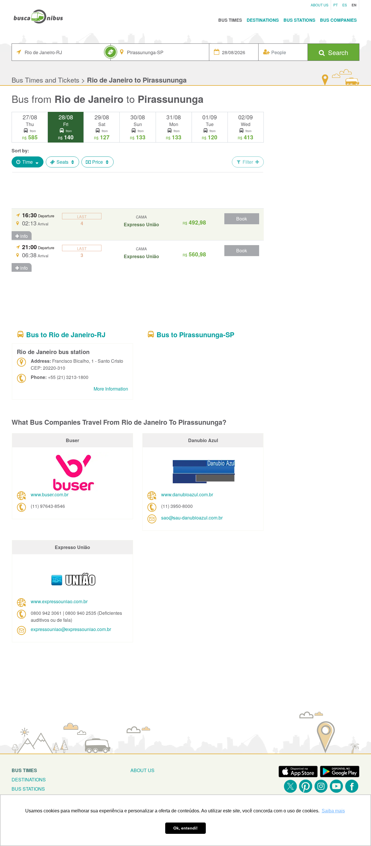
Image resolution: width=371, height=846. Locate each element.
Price (97, 161)
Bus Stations (299, 20)
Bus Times (230, 20)
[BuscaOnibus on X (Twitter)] (290, 786)
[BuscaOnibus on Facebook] (351, 786)
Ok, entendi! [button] (185, 828)
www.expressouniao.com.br (59, 601)
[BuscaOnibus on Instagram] (321, 786)
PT (335, 4)
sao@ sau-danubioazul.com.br (192, 517)
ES (344, 4)
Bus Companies (338, 20)
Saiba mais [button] (333, 810)
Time (27, 161)
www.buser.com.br (49, 494)
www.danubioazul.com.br (187, 494)
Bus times (24, 770)
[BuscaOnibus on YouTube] (336, 786)
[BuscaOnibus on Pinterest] (305, 786)
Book (241, 218)
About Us (319, 4)
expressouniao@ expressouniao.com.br (71, 629)
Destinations (263, 20)
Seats (62, 161)
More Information (111, 388)
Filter (247, 161)
